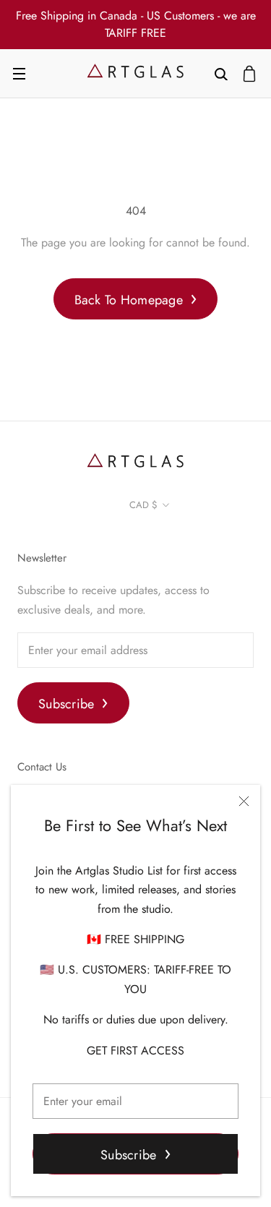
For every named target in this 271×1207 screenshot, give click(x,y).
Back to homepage (128, 300)
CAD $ (143, 505)
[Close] (243, 801)
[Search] (221, 73)
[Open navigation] (19, 74)
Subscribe (128, 1155)
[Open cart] (249, 73)
